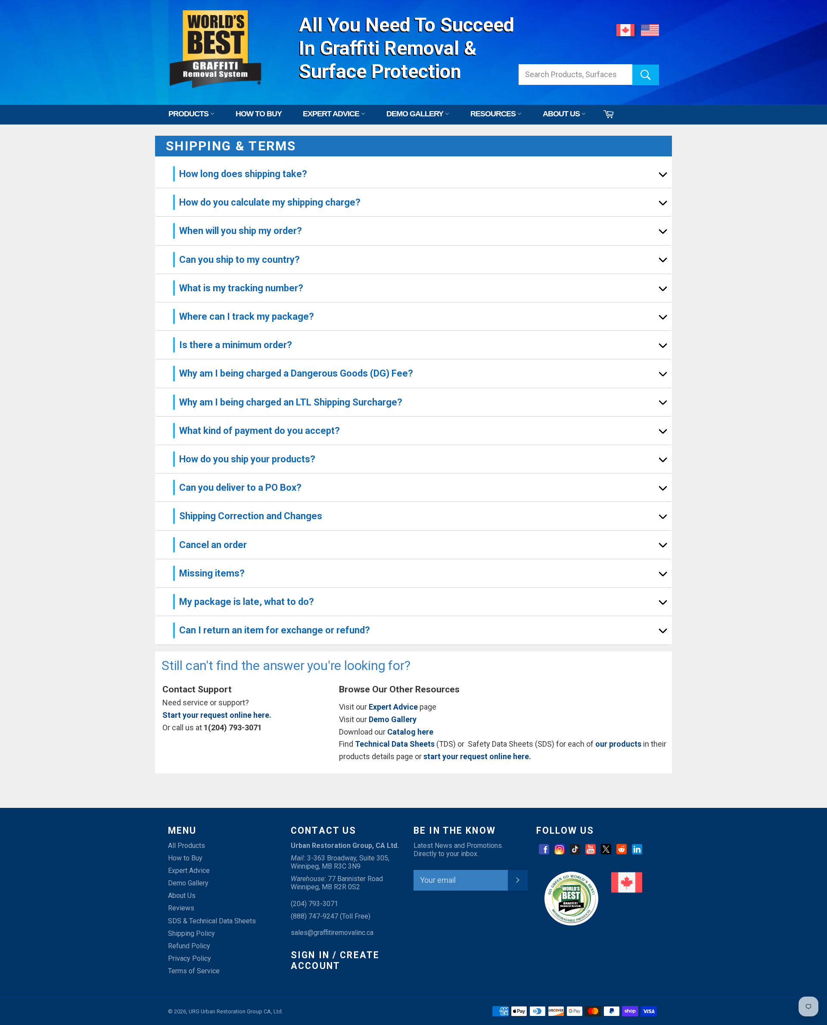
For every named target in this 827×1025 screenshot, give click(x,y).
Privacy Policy (189, 958)
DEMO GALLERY (415, 113)
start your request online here (476, 756)
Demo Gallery (188, 883)
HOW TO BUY (259, 113)
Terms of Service (194, 971)
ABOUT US (562, 113)
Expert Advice (189, 870)
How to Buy (185, 858)
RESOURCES (493, 113)
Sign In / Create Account (335, 961)
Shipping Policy (191, 933)
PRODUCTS (189, 113)
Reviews (181, 908)
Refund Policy (189, 946)
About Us (182, 895)
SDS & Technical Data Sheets (212, 921)
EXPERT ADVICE (332, 113)
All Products (186, 845)
